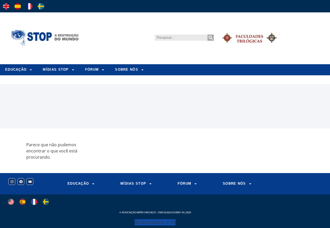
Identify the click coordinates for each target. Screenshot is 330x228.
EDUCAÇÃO (16, 69)
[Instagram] (12, 181)
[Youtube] (30, 181)
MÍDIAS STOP (56, 69)
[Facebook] (21, 181)
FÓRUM (92, 69)
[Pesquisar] (211, 38)
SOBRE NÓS (126, 69)
